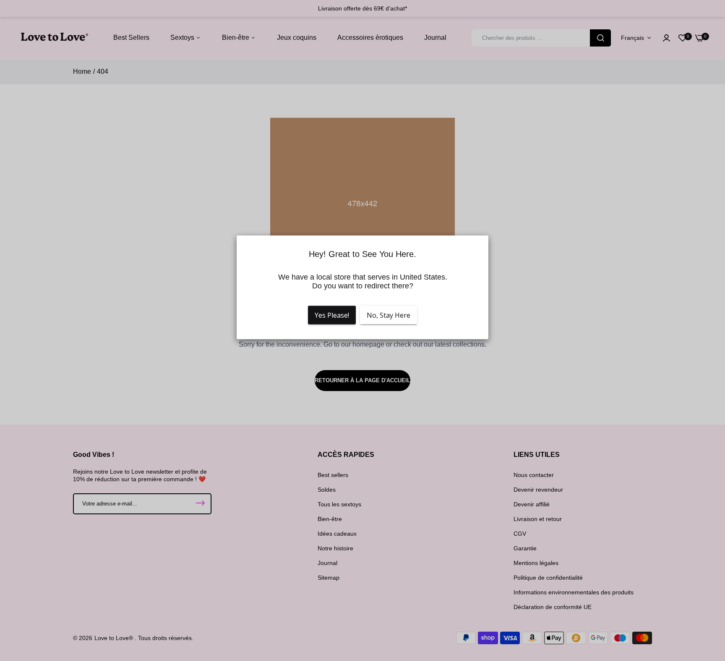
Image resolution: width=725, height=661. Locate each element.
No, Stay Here (388, 315)
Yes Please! (332, 315)
